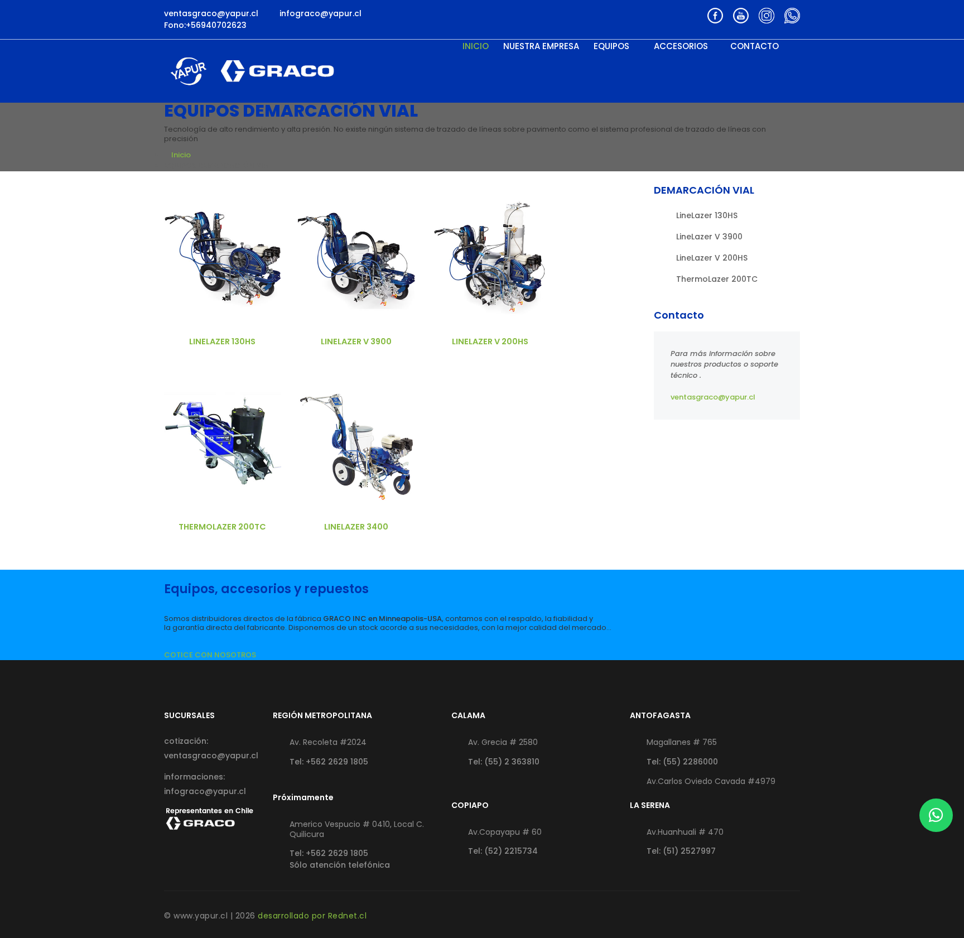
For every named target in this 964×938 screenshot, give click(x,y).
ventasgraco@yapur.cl (713, 397)
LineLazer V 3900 (356, 341)
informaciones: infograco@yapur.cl (205, 784)
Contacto (754, 46)
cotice (222, 254)
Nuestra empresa (541, 46)
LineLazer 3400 (356, 526)
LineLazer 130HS (222, 341)
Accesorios (681, 46)
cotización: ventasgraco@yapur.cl (210, 748)
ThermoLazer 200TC (222, 526)
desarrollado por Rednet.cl (312, 915)
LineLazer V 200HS (490, 341)
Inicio (475, 46)
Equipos (613, 46)
